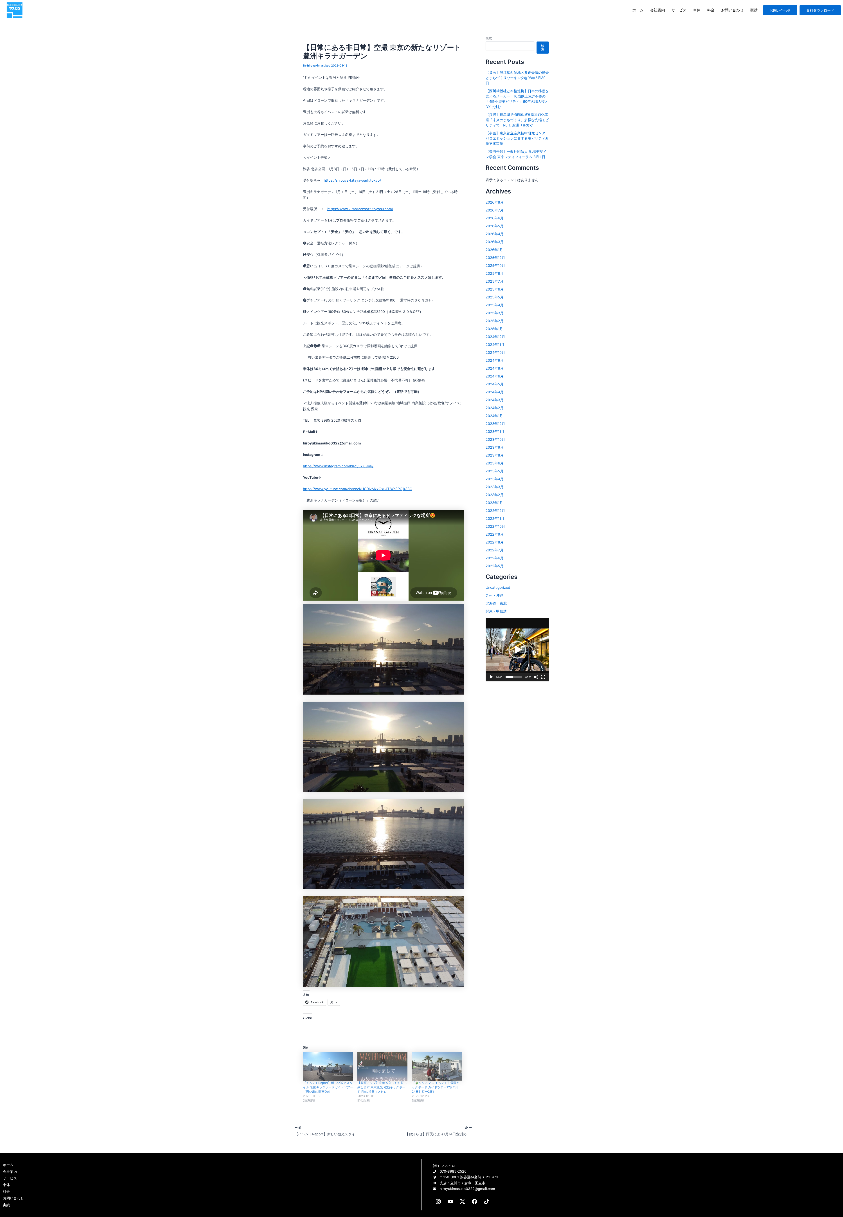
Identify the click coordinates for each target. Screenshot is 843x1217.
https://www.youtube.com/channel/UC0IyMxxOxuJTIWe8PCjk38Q (357, 489)
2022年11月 (495, 518)
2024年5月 (495, 384)
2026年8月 (495, 202)
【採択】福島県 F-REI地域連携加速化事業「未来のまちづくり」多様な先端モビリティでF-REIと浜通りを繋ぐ (517, 119)
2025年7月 (494, 281)
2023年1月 (494, 502)
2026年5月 (495, 226)
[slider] (514, 677)
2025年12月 (495, 257)
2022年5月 (495, 566)
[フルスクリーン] (543, 677)
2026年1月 (494, 249)
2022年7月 (494, 550)
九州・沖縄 (494, 595)
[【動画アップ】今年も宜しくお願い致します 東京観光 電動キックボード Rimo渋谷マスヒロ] (382, 1066)
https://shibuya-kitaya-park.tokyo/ (352, 180)
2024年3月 (495, 400)
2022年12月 (495, 510)
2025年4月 (495, 305)
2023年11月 (495, 431)
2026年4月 (495, 234)
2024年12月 (495, 336)
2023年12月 (495, 423)
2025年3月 (495, 313)
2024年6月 (495, 376)
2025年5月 (495, 297)
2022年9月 (495, 534)
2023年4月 (495, 479)
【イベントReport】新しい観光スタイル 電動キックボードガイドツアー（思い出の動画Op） (328, 1087)
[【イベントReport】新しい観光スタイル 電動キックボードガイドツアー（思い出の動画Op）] (328, 1066)
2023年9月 (495, 447)
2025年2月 (495, 321)
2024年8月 (495, 368)
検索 (489, 38)
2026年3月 (495, 242)
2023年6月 (495, 463)
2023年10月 (495, 439)
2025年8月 (495, 273)
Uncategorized (498, 587)
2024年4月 (495, 392)
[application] (517, 649)
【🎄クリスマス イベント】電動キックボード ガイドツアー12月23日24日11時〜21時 (436, 1087)
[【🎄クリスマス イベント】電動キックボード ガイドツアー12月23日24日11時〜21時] (437, 1066)
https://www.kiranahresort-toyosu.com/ (360, 209)
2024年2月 (495, 408)
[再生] (491, 677)
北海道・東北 (496, 603)
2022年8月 (495, 542)
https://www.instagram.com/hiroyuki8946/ (338, 466)
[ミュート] (536, 677)
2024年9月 (495, 360)
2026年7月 (494, 210)
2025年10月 (495, 265)
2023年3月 (495, 487)
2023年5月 (495, 471)
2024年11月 (495, 344)
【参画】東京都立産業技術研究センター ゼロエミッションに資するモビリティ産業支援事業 (517, 138)
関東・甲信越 (496, 611)
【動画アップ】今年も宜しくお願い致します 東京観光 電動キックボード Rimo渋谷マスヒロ (382, 1087)
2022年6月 (495, 558)
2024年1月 (494, 415)
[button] (517, 650)
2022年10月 (495, 526)
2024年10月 (495, 352)
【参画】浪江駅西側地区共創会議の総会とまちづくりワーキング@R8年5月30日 (517, 77)
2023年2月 (495, 495)
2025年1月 (494, 329)
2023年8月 (495, 455)
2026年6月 (495, 218)
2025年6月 (495, 289)
